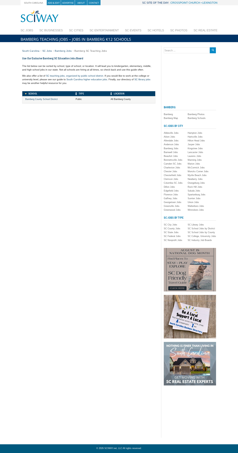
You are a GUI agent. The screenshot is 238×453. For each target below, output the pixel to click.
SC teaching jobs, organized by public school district (74, 75)
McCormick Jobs (196, 167)
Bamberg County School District (41, 99)
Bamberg (168, 114)
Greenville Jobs (171, 206)
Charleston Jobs (172, 167)
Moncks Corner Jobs (198, 171)
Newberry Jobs (195, 179)
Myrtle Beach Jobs (197, 175)
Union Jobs (193, 202)
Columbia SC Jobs (173, 183)
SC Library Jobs (196, 224)
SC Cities (76, 30)
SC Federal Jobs (172, 236)
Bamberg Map (171, 118)
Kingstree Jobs (195, 148)
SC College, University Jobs (202, 236)
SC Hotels (156, 30)
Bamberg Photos (196, 114)
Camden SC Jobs (173, 163)
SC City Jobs (170, 224)
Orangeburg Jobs (196, 183)
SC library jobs (142, 79)
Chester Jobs (170, 171)
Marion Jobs (194, 163)
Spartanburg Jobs (196, 194)
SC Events (133, 30)
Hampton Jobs (195, 133)
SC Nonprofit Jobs (173, 240)
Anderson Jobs (171, 144)
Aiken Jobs (169, 136)
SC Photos (178, 30)
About (81, 2)
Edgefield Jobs (171, 190)
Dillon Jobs (169, 187)
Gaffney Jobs (170, 198)
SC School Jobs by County (201, 232)
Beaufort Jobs (171, 156)
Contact (94, 2)
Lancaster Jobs (195, 152)
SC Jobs (27, 30)
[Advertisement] (154, 18)
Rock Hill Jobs (195, 187)
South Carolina (33, 2)
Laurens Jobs (194, 156)
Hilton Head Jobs (196, 140)
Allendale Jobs (171, 140)
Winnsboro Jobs (196, 210)
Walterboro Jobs (196, 206)
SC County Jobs (172, 228)
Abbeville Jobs (171, 133)
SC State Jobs (171, 232)
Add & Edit (54, 2)
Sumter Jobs (194, 198)
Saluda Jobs (194, 190)
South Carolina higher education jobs (86, 79)
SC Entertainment (104, 30)
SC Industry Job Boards (200, 240)
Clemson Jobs (171, 179)
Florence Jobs (171, 194)
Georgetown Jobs (172, 202)
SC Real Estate (205, 30)
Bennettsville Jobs (173, 160)
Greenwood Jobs (172, 210)
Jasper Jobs (194, 144)
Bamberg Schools (197, 118)
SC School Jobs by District (201, 228)
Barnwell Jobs (171, 152)
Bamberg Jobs (63, 50)
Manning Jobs (195, 160)
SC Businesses (51, 30)
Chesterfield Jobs (172, 175)
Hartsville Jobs (195, 136)
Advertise (68, 2)
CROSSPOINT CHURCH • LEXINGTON (193, 2)
